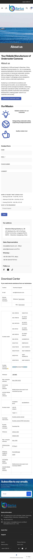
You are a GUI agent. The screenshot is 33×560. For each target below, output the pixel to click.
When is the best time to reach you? (12, 194)
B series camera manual (18, 416)
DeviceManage (16, 452)
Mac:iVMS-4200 (16, 380)
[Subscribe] (28, 494)
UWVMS (14, 374)
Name (2, 149)
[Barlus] (8, 508)
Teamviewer (21, 299)
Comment (4, 171)
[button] (2, 8)
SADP (13, 454)
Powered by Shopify (19, 557)
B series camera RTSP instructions (20, 420)
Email (3, 157)
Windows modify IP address (4, 453)
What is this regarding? (8, 205)
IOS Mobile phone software (5, 461)
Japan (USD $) (26, 1)
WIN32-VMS (15, 431)
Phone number (5, 164)
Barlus (14, 557)
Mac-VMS (14, 440)
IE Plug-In (14, 446)
